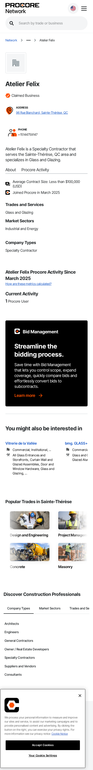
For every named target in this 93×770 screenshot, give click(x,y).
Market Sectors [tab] (49, 608)
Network (15, 11)
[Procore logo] (22, 5)
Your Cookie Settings (43, 755)
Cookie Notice (59, 733)
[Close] (80, 696)
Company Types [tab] (18, 608)
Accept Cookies (42, 745)
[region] (43, 728)
